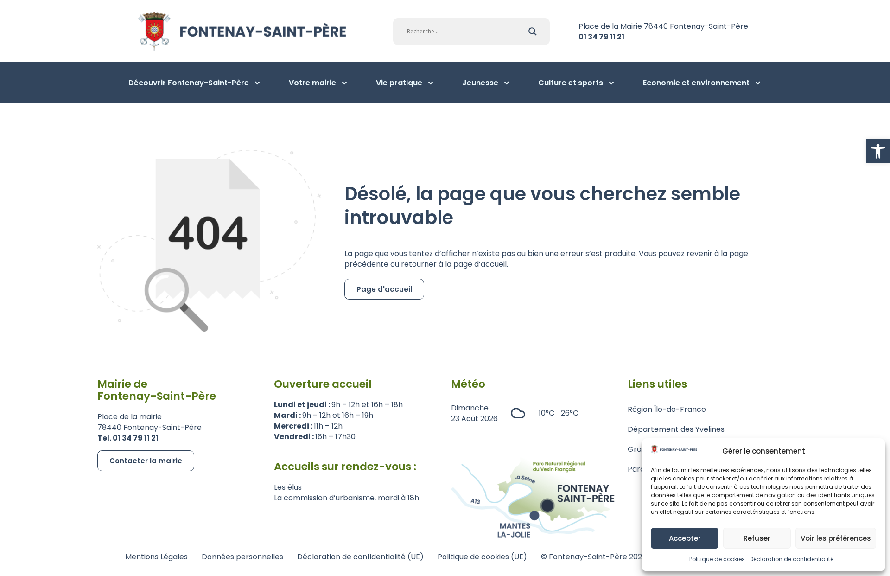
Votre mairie (312, 82)
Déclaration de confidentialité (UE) (360, 556)
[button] (878, 151)
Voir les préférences (836, 538)
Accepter (685, 538)
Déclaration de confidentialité (791, 559)
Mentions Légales (156, 556)
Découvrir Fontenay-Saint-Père (188, 82)
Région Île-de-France (667, 409)
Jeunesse (480, 82)
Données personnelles (242, 556)
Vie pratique (399, 82)
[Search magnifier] (532, 31)
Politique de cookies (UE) (482, 556)
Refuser (757, 538)
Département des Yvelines (676, 429)
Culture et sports (570, 82)
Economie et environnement (696, 82)
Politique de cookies (717, 559)
